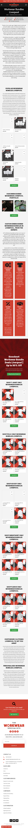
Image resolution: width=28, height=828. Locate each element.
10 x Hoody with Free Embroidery (19, 503)
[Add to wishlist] (12, 121)
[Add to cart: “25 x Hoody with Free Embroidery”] (12, 509)
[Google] (18, 731)
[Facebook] (13, 731)
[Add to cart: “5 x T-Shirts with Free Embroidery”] (12, 391)
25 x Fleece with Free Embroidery (6, 624)
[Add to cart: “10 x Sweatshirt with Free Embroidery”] (24, 543)
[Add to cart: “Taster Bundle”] (12, 151)
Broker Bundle (5, 178)
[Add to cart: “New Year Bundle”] (24, 119)
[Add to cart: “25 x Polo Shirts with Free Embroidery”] (12, 458)
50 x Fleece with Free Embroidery (19, 624)
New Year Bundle (18, 129)
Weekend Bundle (18, 162)
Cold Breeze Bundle (6, 146)
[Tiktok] (15, 731)
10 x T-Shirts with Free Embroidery (19, 402)
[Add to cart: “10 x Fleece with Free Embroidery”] (24, 595)
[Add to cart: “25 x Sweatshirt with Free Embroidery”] (12, 561)
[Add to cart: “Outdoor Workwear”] (12, 119)
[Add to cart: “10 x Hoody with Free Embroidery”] (24, 492)
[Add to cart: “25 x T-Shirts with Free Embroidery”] (12, 408)
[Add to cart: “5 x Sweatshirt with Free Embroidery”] (12, 543)
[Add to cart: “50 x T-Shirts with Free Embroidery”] (24, 408)
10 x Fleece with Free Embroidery (19, 607)
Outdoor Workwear (6, 129)
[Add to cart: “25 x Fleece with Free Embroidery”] (12, 612)
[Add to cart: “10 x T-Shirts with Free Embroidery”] (24, 391)
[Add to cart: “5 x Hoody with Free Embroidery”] (12, 492)
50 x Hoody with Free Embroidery (19, 521)
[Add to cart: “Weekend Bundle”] (24, 151)
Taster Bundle (5, 162)
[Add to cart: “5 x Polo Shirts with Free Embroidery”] (12, 440)
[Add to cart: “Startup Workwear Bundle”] (24, 135)
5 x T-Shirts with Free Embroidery (7, 402)
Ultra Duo (17, 178)
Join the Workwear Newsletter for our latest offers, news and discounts (14, 735)
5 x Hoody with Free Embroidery (6, 503)
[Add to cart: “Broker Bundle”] (12, 168)
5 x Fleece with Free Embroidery (6, 607)
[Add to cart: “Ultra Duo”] (24, 168)
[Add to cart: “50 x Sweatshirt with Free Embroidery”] (24, 561)
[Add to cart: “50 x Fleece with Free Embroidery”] (24, 612)
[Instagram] (10, 731)
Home (7, 14)
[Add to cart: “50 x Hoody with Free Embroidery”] (24, 509)
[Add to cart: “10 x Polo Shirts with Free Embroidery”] (24, 440)
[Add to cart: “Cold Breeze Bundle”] (12, 135)
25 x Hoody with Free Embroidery (7, 521)
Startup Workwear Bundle (20, 146)
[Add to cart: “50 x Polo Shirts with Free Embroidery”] (24, 458)
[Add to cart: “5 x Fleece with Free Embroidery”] (12, 595)
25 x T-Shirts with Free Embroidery (7, 420)
